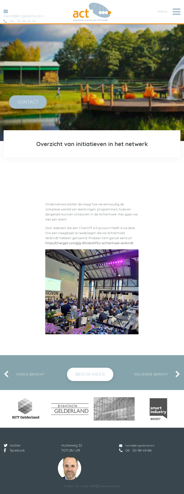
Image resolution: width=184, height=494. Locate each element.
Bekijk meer (90, 374)
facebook (17, 451)
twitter (15, 445)
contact (27, 102)
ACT (79, 4)
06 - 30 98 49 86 (23, 21)
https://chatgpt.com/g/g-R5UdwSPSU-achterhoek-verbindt (89, 243)
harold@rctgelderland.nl (139, 445)
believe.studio (111, 486)
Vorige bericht (30, 374)
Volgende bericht (151, 374)
